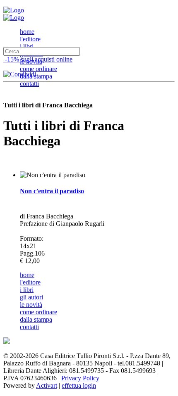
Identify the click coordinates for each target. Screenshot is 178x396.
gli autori (31, 297)
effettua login (79, 385)
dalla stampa (36, 76)
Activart (46, 385)
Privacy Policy (80, 378)
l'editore (30, 39)
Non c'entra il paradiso (52, 190)
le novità (31, 304)
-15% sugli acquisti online (37, 59)
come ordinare (38, 68)
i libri (27, 46)
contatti (29, 83)
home (27, 31)
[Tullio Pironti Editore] (13, 10)
